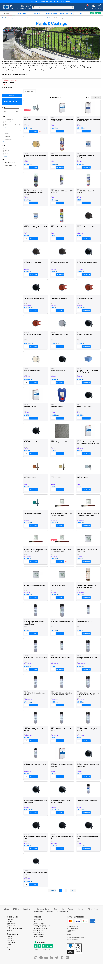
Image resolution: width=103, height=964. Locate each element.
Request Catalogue (66, 13)
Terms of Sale (59, 909)
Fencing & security (39, 923)
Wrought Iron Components (41, 925)
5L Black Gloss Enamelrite (84, 334)
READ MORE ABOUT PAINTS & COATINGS (14, 74)
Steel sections (37, 919)
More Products (48, 18)
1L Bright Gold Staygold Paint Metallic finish (35, 156)
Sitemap (9, 930)
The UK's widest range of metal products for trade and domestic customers (22, 18)
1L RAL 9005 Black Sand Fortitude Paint (35, 585)
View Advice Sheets (8, 82)
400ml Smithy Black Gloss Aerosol (87, 800)
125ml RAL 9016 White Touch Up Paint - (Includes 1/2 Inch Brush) (62, 550)
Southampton (11, 942)
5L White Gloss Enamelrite (32, 370)
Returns (70, 909)
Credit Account (62, 911)
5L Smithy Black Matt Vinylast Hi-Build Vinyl (87, 837)
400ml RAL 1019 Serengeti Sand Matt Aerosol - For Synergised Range (61, 693)
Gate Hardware (38, 930)
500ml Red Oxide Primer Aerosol (60, 227)
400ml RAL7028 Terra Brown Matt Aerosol (61, 729)
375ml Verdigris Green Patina (32, 513)
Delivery (81, 909)
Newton (9, 946)
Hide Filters (11, 95)
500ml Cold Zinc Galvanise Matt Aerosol (86, 191)
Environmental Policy (42, 909)
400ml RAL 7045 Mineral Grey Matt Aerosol (87, 658)
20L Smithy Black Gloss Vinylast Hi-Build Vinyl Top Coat (61, 801)
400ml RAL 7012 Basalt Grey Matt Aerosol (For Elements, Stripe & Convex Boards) (34, 623)
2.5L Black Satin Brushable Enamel (34, 298)
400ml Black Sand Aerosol (84, 621)
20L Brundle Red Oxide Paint (32, 334)
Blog (81, 13)
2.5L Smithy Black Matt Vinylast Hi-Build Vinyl (62, 837)
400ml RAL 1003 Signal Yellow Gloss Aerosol (34, 729)
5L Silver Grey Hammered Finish (60, 442)
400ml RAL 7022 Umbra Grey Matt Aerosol (87, 729)
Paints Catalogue (7, 87)
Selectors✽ (22, 13)
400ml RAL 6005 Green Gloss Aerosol (35, 657)
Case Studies (11, 923)
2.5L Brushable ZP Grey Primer (59, 334)
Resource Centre (51, 13)
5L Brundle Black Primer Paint (32, 263)
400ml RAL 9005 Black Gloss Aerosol (62, 621)
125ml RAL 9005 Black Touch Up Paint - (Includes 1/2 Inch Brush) (62, 514)
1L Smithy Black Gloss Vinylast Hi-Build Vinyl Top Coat (88, 765)
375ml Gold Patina (56, 478)
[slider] (3, 108)
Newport (9, 948)
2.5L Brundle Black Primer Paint (86, 227)
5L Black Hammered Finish (32, 442)
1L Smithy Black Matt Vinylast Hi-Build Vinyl (35, 837)
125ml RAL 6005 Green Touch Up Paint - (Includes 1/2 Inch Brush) (35, 550)
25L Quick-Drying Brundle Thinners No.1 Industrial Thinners (88, 120)
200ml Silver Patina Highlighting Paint (35, 119)
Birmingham (10, 940)
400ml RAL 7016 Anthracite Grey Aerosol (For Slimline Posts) (86, 586)
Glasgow (9, 938)
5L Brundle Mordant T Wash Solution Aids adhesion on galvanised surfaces (88, 442)
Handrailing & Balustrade (41, 927)
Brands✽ (37, 13)
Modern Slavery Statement (43, 911)
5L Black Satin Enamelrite (58, 370)
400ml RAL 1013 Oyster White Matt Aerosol (34, 693)
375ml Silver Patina (82, 478)
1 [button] (60, 890)
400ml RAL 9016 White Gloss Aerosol (35, 765)
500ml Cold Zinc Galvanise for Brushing (85, 156)
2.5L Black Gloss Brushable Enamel (87, 263)
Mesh (35, 921)
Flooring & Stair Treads (40, 929)
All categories (11, 925)
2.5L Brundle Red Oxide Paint (59, 298)
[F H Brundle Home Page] (16, 8)
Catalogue (10, 919)
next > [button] (73, 890)
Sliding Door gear (38, 934)
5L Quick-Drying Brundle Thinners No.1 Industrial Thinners (62, 120)
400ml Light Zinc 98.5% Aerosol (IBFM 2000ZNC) (62, 191)
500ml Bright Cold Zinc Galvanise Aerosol (60, 156)
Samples (9, 921)
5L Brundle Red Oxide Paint (84, 298)
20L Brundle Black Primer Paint (59, 263)
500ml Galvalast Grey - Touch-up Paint (35, 227)
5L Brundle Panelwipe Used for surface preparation (62, 765)
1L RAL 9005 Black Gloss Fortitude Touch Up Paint (87, 550)
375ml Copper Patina (30, 478)
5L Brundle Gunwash (30, 406)
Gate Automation (38, 932)
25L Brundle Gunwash (57, 406)
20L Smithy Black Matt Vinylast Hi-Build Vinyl (35, 873)
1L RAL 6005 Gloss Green (58, 585)
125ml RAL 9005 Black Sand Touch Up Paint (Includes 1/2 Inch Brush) (88, 514)
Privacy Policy (93, 909)
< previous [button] (52, 890)
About (6, 909)
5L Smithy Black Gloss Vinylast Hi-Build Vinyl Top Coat (35, 801)
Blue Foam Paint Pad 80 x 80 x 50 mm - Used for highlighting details (88, 371)
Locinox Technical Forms (14, 929)
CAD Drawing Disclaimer (21, 909)
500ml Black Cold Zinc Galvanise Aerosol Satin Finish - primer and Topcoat (33, 192)
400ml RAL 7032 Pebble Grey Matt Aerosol (61, 658)
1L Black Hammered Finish (84, 406)
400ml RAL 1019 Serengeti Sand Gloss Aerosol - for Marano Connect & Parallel (88, 694)
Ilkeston (9, 944)
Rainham (9, 936)
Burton (9, 949)
